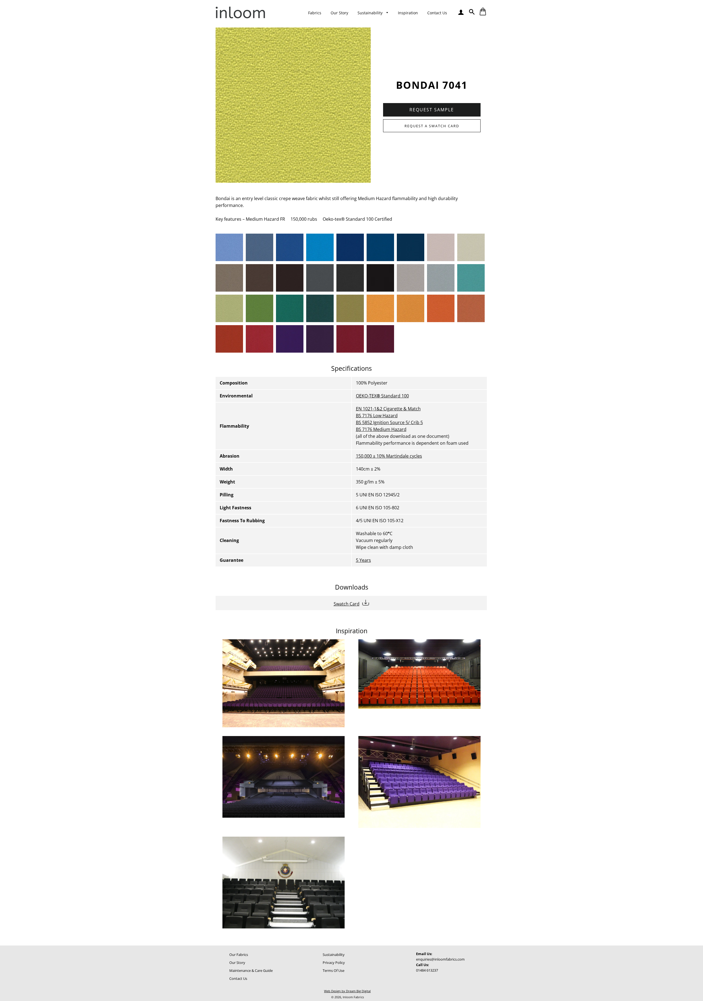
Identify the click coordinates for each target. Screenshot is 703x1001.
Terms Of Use (333, 970)
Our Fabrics (238, 954)
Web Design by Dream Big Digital (347, 991)
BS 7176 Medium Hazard (381, 429)
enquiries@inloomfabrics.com (440, 959)
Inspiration (408, 12)
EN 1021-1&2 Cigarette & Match (388, 409)
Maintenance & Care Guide (251, 970)
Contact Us (437, 12)
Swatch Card (346, 604)
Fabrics (314, 12)
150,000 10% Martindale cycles (389, 456)
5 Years (363, 560)
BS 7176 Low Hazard (377, 416)
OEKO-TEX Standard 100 (382, 396)
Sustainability (371, 12)
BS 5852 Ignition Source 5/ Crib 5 (389, 422)
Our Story (339, 12)
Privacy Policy (334, 962)
